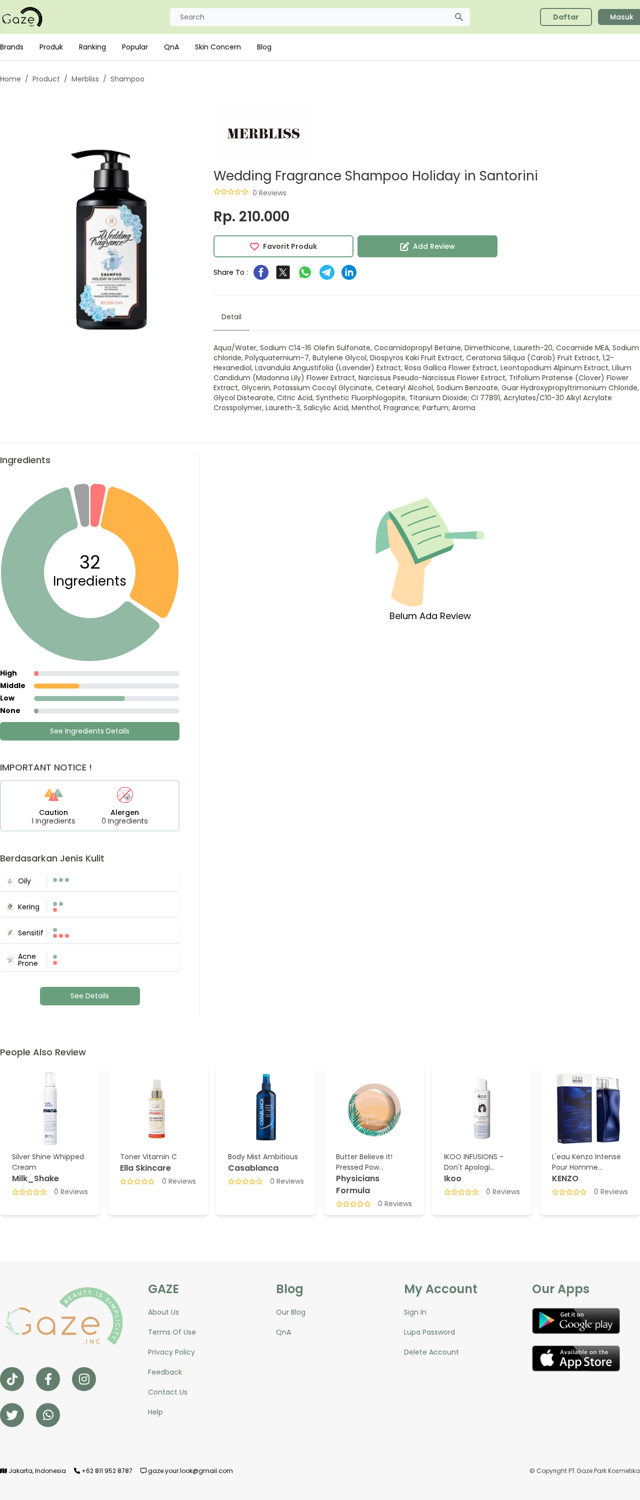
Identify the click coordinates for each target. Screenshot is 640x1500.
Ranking (92, 47)
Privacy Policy (171, 1352)
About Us (163, 1312)
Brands (12, 47)
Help (155, 1412)
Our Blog (291, 1312)
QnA (171, 47)
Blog (264, 47)
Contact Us (168, 1392)
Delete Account (431, 1352)
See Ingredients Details (90, 731)
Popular (135, 47)
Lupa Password (429, 1332)
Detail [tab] (232, 317)
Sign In (415, 1312)
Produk (51, 47)
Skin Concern (218, 47)
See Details (89, 996)
